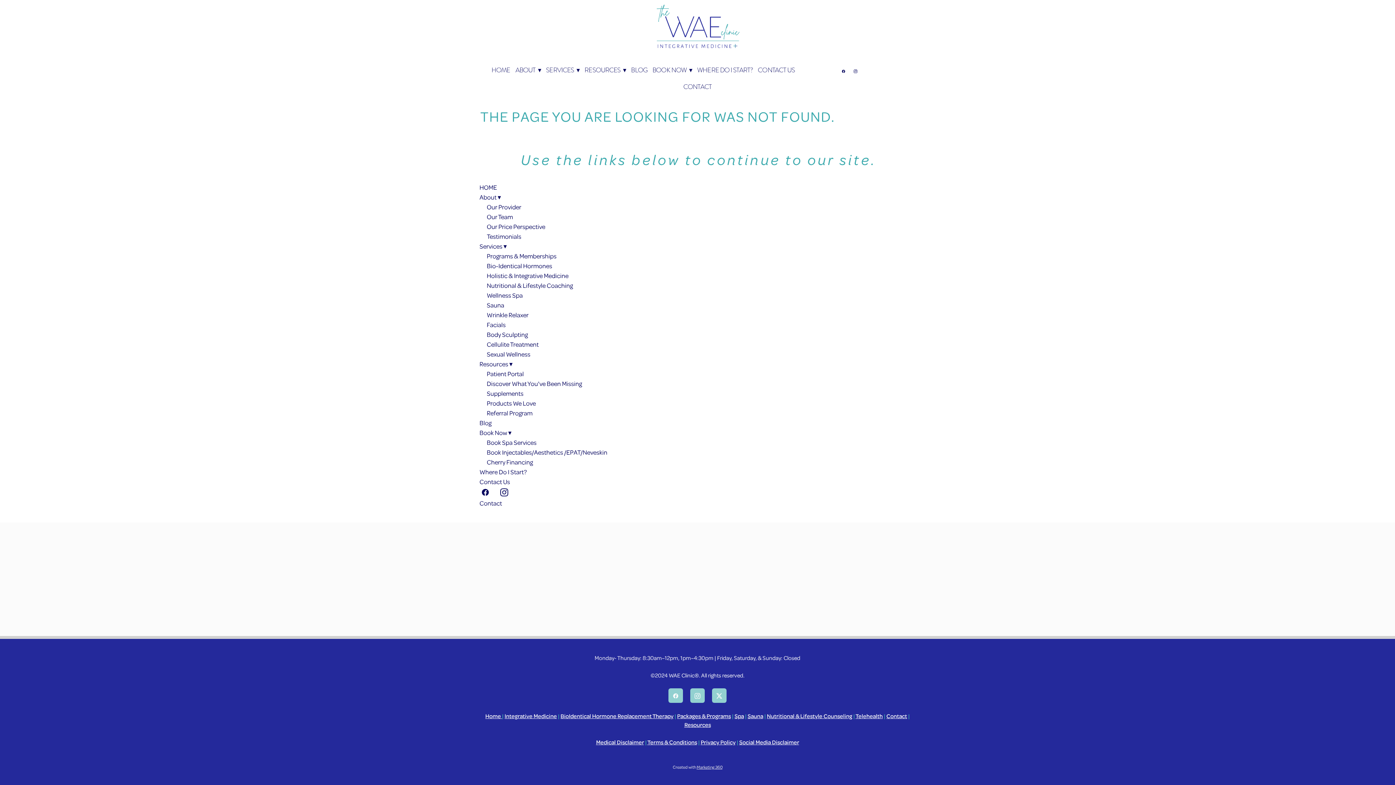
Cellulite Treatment (513, 344)
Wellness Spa (505, 295)
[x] (719, 695)
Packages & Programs (704, 716)
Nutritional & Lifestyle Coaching (530, 285)
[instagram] (855, 71)
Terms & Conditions (672, 742)
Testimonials (504, 236)
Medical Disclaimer (620, 742)
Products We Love (511, 403)
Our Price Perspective (516, 226)
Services (562, 70)
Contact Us (776, 70)
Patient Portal (505, 374)
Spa (739, 716)
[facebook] (843, 71)
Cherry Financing (510, 462)
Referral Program (510, 413)
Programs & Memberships (522, 256)
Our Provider (504, 207)
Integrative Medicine (531, 716)
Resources (605, 70)
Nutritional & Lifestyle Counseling (809, 716)
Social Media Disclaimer (769, 742)
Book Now (672, 70)
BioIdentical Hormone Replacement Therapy (617, 716)
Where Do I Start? (725, 70)
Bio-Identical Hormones (519, 266)
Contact (697, 86)
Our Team (500, 217)
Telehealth (869, 716)
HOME (501, 70)
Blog (639, 70)
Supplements (505, 393)
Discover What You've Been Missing (534, 383)
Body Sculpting (507, 334)
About (528, 70)
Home (493, 716)
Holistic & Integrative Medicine (528, 275)
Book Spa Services (512, 442)
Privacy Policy (718, 742)
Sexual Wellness (508, 354)
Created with (698, 767)
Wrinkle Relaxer (508, 315)
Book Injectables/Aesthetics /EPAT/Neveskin (547, 452)
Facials (496, 325)
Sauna (495, 305)
